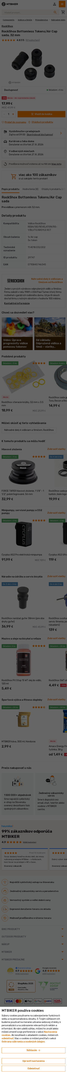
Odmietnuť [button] (33, 1068)
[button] (7, 1038)
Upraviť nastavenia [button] (33, 1061)
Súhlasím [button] (34, 1050)
